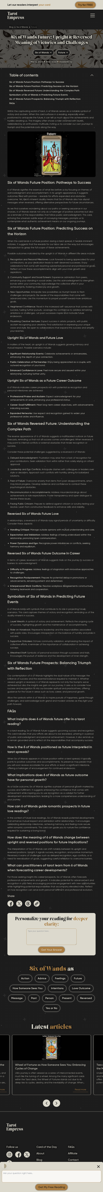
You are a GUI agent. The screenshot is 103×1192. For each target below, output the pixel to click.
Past (34, 998)
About (40, 1153)
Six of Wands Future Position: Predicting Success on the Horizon (43, 86)
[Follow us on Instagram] (9, 1155)
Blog (11, 27)
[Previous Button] (46, 1103)
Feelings (60, 978)
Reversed (86, 998)
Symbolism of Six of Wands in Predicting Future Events (38, 94)
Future (78, 978)
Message (17, 998)
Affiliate (72, 1153)
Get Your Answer (51, 949)
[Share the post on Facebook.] (10, 904)
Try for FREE (85, 4)
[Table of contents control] (93, 75)
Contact (73, 1159)
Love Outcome (81, 988)
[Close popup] (98, 1166)
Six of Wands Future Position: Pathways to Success (36, 82)
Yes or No (51, 1008)
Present (67, 998)
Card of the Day (46, 1146)
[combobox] (43, 53)
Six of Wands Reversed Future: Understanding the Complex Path (44, 90)
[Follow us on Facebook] (18, 1155)
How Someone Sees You (27, 988)
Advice (42, 978)
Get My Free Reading (51, 1187)
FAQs (12, 103)
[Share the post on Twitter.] (19, 904)
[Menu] (93, 15)
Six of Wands (22, 27)
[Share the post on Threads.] (28, 904)
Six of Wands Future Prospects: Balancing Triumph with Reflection (45, 99)
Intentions (57, 988)
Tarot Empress (15, 15)
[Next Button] (56, 1103)
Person (49, 998)
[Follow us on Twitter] (27, 1155)
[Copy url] (37, 904)
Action (25, 978)
